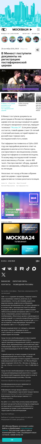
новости (4, 183)
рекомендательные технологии (12, 386)
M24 (13, 261)
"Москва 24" (16, 127)
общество (11, 183)
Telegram (3, 269)
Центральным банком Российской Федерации (16, 394)
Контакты (6, 284)
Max (34, 269)
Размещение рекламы (23, 284)
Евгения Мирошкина (8, 186)
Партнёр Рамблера (7, 414)
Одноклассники (16, 269)
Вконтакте (9, 269)
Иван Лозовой (21, 183)
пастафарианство (22, 186)
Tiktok (28, 269)
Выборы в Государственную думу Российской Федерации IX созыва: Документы (17, 418)
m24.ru (7, 297)
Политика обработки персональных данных (16, 381)
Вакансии (5, 281)
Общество (24, 49)
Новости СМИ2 (6, 222)
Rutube (22, 269)
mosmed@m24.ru (18, 365)
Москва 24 (20, 29)
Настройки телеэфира (9, 291)
